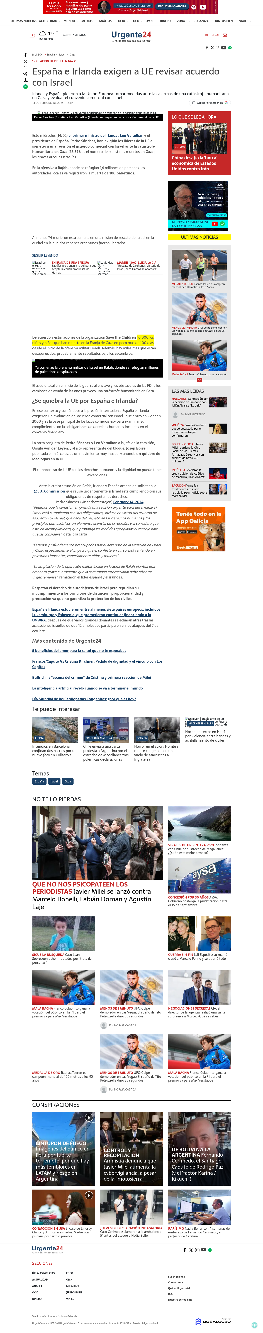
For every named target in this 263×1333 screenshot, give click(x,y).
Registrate (213, 35)
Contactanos (175, 1282)
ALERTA (39, 738)
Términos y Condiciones (43, 1316)
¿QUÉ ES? (178, 425)
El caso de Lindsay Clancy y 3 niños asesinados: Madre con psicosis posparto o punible (62, 1232)
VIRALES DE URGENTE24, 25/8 (191, 845)
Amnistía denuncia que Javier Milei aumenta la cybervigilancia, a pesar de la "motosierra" (130, 1170)
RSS (170, 1294)
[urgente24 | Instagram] (218, 47)
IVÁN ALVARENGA (195, 414)
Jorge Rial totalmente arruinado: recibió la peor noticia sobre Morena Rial (189, 490)
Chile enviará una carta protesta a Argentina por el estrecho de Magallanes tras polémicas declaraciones (106, 753)
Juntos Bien (224, 21)
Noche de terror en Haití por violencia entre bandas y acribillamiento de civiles (208, 736)
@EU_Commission (49, 491)
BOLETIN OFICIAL (184, 444)
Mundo (70, 21)
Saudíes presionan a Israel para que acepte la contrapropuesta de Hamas (74, 269)
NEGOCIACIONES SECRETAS (189, 1008)
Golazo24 (201, 21)
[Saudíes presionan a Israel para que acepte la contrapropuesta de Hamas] (41, 268)
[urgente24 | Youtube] (223, 47)
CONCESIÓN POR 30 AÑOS (188, 897)
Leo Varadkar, (131, 135)
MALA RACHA (43, 1008)
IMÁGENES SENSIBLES (200, 724)
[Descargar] (25, 80)
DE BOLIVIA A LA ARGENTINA (191, 1152)
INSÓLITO (179, 470)
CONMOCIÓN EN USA (49, 1228)
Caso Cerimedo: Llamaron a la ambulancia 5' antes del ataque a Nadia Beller (130, 1233)
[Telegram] (25, 74)
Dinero (165, 21)
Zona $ (182, 21)
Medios (87, 21)
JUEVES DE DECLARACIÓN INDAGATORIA (131, 1228)
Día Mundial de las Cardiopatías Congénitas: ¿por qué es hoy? (84, 699)
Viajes (244, 21)
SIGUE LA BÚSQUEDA (48, 954)
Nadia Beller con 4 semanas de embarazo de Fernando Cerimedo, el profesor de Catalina (199, 1232)
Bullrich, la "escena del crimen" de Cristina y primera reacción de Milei (91, 677)
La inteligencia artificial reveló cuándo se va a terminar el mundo (87, 688)
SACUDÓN (179, 485)
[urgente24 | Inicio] (227, 1305)
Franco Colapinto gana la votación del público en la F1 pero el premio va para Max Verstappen (61, 1012)
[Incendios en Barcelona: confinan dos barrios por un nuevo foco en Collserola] (55, 742)
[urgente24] (47, 1252)
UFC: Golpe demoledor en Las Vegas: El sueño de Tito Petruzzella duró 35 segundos (130, 1012)
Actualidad (48, 21)
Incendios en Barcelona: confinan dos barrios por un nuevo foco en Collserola (54, 751)
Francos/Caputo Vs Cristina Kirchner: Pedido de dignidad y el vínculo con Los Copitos (97, 664)
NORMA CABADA (125, 1025)
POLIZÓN (142, 738)
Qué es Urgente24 (179, 1288)
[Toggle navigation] (34, 35)
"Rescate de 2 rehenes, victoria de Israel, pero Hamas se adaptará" (138, 267)
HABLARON (180, 398)
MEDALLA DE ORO (46, 1072)
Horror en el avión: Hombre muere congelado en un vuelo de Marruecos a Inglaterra (156, 753)
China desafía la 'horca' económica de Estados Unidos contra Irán (194, 163)
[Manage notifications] (254, 1325)
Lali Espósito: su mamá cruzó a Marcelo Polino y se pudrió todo (197, 956)
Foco (136, 21)
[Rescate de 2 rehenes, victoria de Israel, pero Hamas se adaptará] (106, 268)
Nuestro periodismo (180, 1300)
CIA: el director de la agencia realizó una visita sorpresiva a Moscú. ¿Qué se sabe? (196, 1012)
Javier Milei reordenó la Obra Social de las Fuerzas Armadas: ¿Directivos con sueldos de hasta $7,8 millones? (188, 453)
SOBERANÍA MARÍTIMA (99, 738)
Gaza (68, 781)
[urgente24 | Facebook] (207, 47)
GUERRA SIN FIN (181, 954)
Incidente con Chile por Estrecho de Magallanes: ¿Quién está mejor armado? (198, 848)
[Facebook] (25, 55)
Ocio (122, 21)
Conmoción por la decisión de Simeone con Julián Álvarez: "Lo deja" (190, 402)
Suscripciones (176, 1277)
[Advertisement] (97, 204)
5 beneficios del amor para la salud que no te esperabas (79, 651)
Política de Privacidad (67, 1316)
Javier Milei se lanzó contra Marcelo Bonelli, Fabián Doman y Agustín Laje (91, 899)
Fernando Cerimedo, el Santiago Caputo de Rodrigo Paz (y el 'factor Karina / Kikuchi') (197, 1167)
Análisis (105, 21)
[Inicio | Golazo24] (230, 47)
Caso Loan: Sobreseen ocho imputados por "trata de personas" (62, 958)
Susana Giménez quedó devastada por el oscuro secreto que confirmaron (189, 430)
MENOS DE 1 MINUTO (117, 1008)
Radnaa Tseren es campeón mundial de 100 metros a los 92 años (62, 1076)
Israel (54, 781)
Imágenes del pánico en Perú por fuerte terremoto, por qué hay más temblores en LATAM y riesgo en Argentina (63, 1164)
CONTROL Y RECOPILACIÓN (121, 1152)
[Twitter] (25, 61)
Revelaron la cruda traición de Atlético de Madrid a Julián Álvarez (188, 473)
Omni (150, 21)
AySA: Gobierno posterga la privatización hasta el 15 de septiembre (197, 901)
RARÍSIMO (176, 1228)
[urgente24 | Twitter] (212, 47)
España (39, 781)
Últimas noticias (23, 21)
